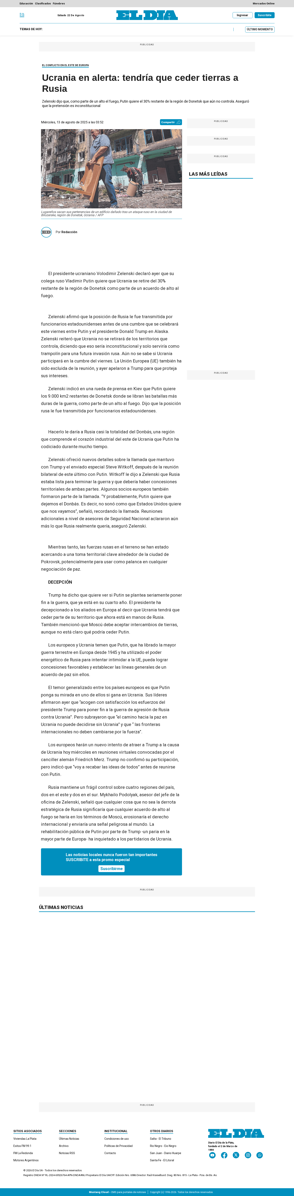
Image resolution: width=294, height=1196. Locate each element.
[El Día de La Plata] (147, 15)
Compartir (168, 122)
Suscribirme (111, 868)
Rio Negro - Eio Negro (163, 1145)
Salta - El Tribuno (160, 1138)
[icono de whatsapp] (259, 1155)
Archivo (64, 1145)
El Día (35, 1170)
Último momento (260, 29)
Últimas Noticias (69, 1138)
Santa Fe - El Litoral (162, 1160)
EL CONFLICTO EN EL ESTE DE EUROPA (65, 65)
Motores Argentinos (26, 1160)
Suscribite (264, 15)
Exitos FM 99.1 (22, 1145)
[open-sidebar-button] (22, 15)
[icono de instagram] (248, 1155)
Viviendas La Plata (24, 1138)
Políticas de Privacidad (118, 1145)
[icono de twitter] (236, 1155)
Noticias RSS (67, 1153)
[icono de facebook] (224, 1155)
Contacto (110, 1153)
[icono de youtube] (212, 1155)
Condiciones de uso (116, 1138)
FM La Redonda (23, 1153)
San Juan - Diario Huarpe (165, 1153)
